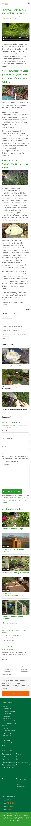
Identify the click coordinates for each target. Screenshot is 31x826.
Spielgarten (7, 740)
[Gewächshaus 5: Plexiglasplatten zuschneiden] (8, 761)
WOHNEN (10, 806)
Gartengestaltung (7, 735)
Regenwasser (7, 334)
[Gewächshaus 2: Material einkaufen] (22, 771)
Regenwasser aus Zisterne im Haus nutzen (14, 410)
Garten (5, 326)
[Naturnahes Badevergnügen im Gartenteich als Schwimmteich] (15, 377)
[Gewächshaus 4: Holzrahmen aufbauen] (22, 761)
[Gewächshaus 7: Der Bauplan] (22, 755)
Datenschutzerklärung (20, 823)
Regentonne (16, 330)
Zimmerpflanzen (9, 733)
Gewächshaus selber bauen (12, 721)
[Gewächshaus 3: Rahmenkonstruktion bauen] (8, 766)
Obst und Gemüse (9, 731)
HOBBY (9, 809)
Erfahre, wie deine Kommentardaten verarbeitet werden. (14, 500)
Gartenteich (7, 713)
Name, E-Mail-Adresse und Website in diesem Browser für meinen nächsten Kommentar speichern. (15, 458)
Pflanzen (4, 726)
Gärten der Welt (9, 743)
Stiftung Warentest (8, 212)
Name (4, 431)
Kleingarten (7, 709)
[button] (28, 3)
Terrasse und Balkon (10, 711)
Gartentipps (7, 716)
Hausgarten (7, 738)
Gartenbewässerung (15, 326)
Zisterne (15, 267)
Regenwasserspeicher (19, 334)
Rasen (6, 728)
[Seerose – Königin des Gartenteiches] (15, 356)
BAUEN (9, 800)
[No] (29, 819)
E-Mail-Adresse (7, 438)
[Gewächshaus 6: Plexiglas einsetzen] (8, 755)
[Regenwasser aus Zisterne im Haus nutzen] (15, 399)
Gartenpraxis (5, 706)
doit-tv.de (4, 745)
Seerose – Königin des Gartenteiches (12, 366)
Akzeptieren (8, 823)
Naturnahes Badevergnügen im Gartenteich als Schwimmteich (15, 388)
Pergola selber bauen (10, 723)
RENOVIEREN (12, 803)
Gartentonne (6, 330)
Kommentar (7, 465)
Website (4, 446)
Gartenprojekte (6, 718)
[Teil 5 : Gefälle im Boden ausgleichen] (22, 783)
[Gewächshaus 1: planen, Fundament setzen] (8, 785)
